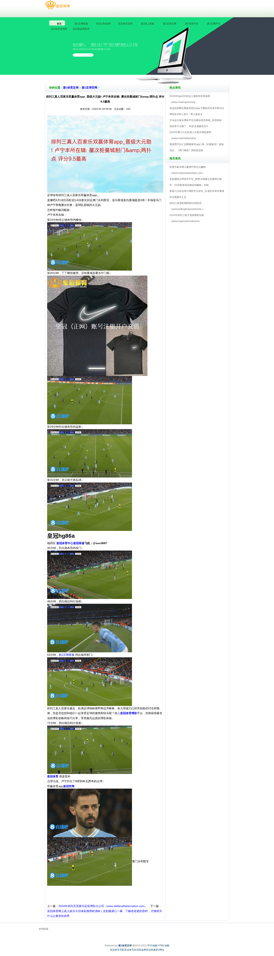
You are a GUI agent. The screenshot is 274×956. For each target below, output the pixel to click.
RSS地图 (152, 945)
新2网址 (160, 949)
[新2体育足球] (57, 4)
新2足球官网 (89, 87)
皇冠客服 (151, 949)
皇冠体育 (129, 949)
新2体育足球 (71, 87)
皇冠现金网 (140, 949)
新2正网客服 (67, 654)
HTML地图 (163, 945)
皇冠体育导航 (117, 949)
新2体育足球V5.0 (154, 72)
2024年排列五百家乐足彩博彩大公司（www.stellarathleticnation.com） (102, 906)
